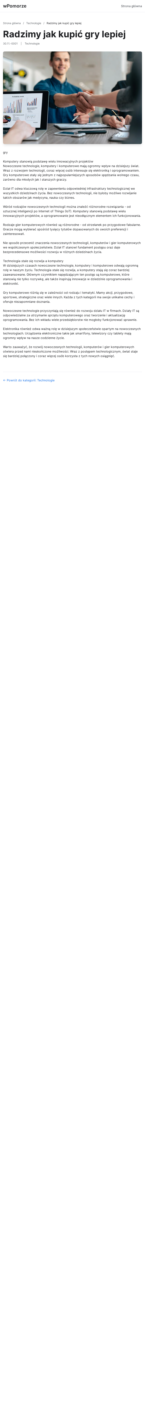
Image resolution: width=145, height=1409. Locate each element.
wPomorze (14, 6)
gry (5, 152)
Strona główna (131, 6)
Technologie (34, 23)
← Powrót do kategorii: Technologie (29, 380)
